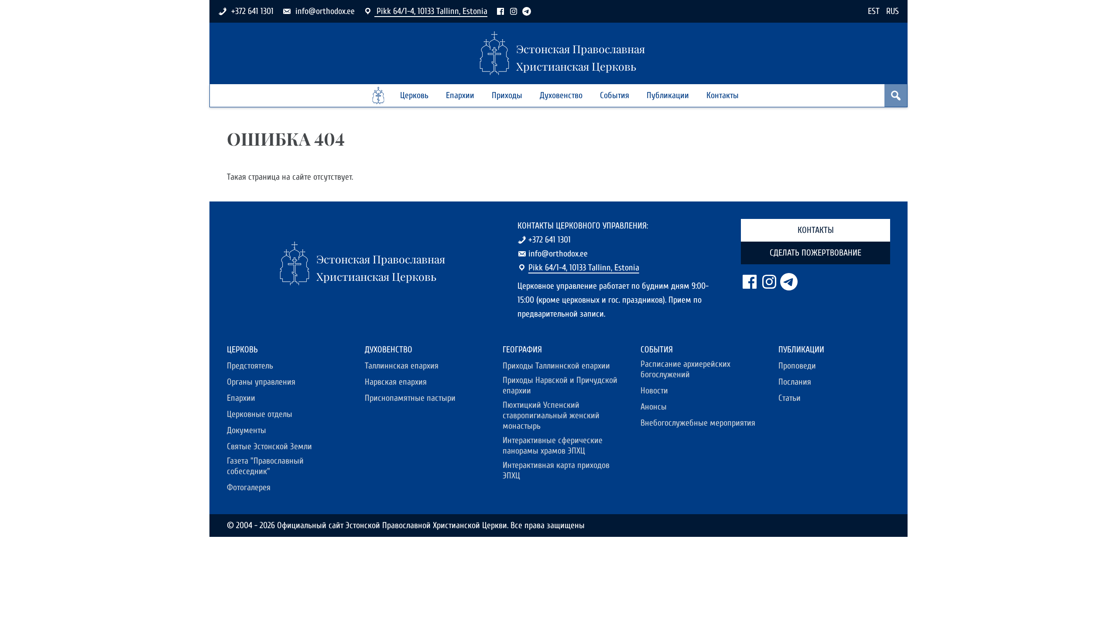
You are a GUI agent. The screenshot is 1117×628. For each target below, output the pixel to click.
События (614, 95)
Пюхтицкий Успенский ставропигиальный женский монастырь (551, 415)
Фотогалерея (249, 487)
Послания (794, 382)
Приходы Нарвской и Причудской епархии (560, 385)
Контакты (722, 95)
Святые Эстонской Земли (269, 446)
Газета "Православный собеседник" (265, 466)
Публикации (668, 95)
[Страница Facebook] (500, 11)
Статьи (789, 398)
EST (874, 11)
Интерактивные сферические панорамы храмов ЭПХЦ (553, 445)
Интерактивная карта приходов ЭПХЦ (556, 470)
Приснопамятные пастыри (410, 398)
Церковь (414, 95)
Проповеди (797, 366)
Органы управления (261, 382)
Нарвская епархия (396, 382)
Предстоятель (250, 366)
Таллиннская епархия (402, 366)
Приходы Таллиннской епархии (556, 366)
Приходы (507, 95)
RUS (892, 11)
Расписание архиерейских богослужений (685, 369)
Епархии (460, 95)
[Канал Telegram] (526, 11)
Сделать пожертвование (815, 253)
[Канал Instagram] (513, 11)
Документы (246, 430)
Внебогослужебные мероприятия (698, 423)
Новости (654, 391)
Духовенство (561, 95)
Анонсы (654, 407)
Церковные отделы (259, 414)
